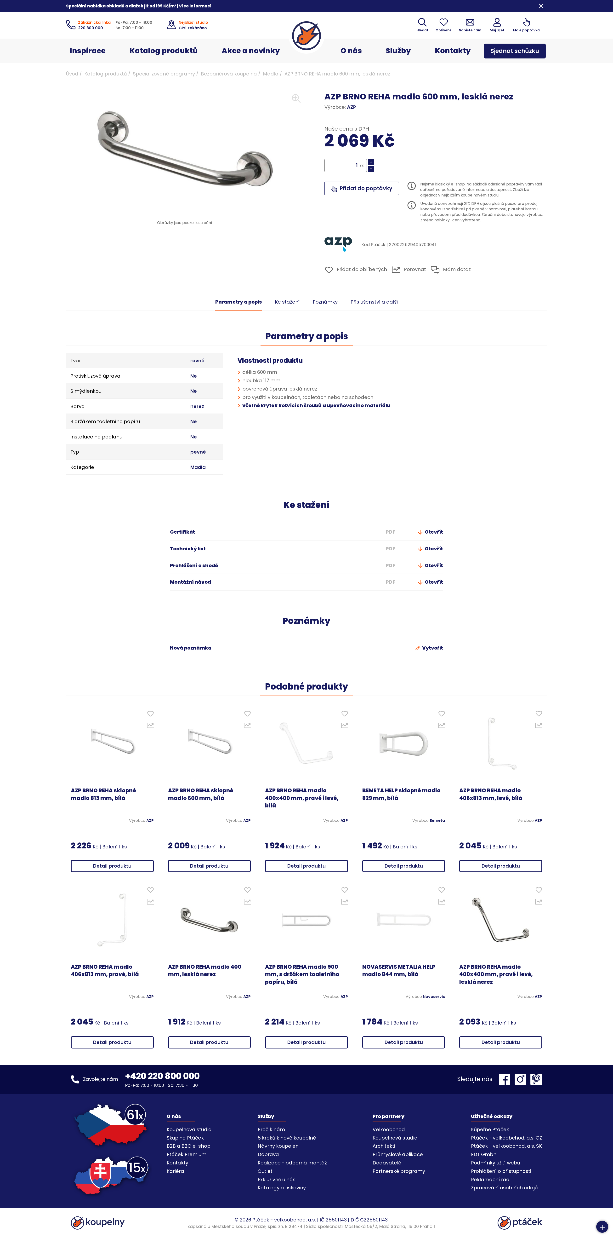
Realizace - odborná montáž (292, 1162)
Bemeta (437, 820)
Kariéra (175, 1171)
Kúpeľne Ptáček (490, 1129)
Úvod (72, 73)
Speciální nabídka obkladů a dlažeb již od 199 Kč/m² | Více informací (138, 6)
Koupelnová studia (189, 1129)
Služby (398, 51)
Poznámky (325, 302)
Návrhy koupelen (278, 1146)
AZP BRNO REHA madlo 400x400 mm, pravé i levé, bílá (302, 798)
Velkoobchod (389, 1129)
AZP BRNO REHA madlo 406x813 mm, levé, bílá (490, 794)
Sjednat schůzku (515, 51)
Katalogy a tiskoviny (282, 1187)
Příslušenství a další (374, 302)
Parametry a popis (238, 302)
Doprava (268, 1154)
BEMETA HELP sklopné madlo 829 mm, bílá (401, 794)
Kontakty (453, 51)
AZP (351, 107)
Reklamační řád (490, 1179)
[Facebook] (506, 1079)
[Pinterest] (536, 1079)
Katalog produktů (164, 51)
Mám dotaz (456, 269)
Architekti (384, 1146)
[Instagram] (521, 1079)
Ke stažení (287, 302)
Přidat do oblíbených (361, 269)
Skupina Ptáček (185, 1137)
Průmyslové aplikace (398, 1154)
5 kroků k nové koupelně (287, 1137)
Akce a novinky (251, 51)
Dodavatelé (387, 1162)
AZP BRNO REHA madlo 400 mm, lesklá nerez (204, 970)
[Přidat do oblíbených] (150, 715)
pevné (198, 452)
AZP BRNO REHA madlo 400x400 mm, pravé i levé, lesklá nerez (496, 974)
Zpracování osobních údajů (504, 1187)
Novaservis (434, 996)
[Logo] (306, 36)
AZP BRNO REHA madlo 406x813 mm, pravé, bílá (105, 970)
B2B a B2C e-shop (188, 1146)
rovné (197, 360)
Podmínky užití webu (495, 1162)
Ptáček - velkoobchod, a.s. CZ (506, 1137)
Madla (270, 73)
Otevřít (433, 532)
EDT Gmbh (483, 1154)
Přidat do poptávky (365, 188)
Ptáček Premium (186, 1154)
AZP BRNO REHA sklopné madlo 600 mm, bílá (200, 794)
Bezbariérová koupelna (229, 73)
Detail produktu (112, 866)
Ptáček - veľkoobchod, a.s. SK (506, 1146)
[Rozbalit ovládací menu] (602, 1227)
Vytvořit (432, 648)
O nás (351, 51)
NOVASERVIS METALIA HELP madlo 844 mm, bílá (398, 970)
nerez (197, 406)
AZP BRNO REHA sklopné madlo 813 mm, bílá (103, 794)
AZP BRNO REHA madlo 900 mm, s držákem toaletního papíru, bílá (302, 974)
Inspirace (88, 51)
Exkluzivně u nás (276, 1179)
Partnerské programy (399, 1171)
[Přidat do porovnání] (150, 726)
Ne (193, 376)
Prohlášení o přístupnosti (501, 1171)
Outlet (265, 1171)
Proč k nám (271, 1129)
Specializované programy (164, 73)
